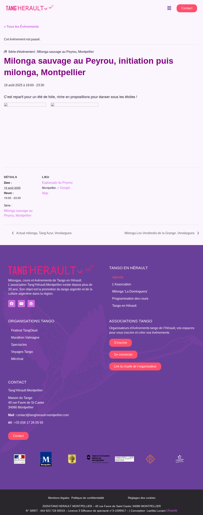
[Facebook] (11, 303)
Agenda (117, 277)
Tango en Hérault (124, 305)
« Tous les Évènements (21, 26)
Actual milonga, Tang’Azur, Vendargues (44, 233)
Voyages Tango (22, 351)
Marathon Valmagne (25, 337)
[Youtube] (21, 303)
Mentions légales (58, 497)
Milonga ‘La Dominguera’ (130, 291)
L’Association (121, 284)
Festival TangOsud (24, 330)
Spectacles (19, 344)
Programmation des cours (130, 298)
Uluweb (171, 510)
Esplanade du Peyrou (57, 182)
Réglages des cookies (141, 497)
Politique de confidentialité (87, 497)
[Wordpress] (31, 303)
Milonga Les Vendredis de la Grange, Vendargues (159, 233)
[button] (169, 8)
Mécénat (17, 359)
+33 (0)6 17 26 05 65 (28, 422)
